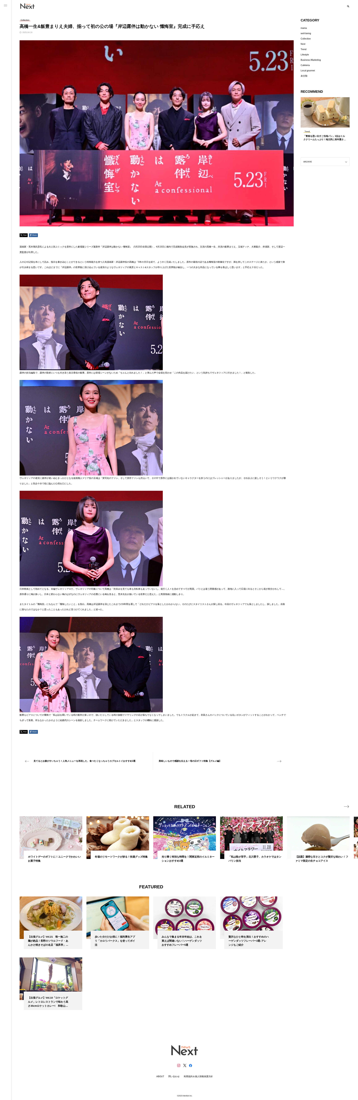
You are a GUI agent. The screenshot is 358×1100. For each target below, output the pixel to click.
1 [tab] (323, 125)
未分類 (304, 76)
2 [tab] (325, 125)
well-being (306, 33)
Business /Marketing (311, 60)
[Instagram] (178, 1065)
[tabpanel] (325, 120)
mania (304, 28)
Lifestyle (305, 54)
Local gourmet (308, 70)
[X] (184, 1065)
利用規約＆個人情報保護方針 (198, 1076)
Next (303, 44)
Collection (306, 38)
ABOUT (160, 1076)
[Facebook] (190, 1065)
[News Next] (29, 6)
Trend (303, 49)
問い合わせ (174, 1076)
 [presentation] (346, 806)
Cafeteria (305, 65)
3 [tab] (328, 125)
